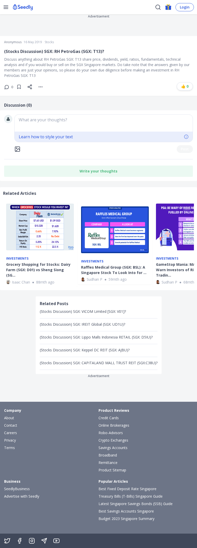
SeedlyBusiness (17, 488)
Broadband (107, 455)
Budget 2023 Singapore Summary (126, 518)
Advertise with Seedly (21, 496)
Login (185, 7)
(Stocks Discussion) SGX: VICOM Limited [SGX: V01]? (83, 311)
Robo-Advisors (110, 432)
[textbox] (104, 123)
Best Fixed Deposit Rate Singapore (127, 488)
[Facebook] (19, 541)
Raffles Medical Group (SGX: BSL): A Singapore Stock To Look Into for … (113, 270)
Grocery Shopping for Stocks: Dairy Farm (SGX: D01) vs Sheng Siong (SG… (38, 270)
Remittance (107, 462)
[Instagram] (32, 541)
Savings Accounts (112, 447)
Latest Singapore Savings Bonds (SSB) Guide (135, 503)
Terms (9, 447)
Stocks (49, 42)
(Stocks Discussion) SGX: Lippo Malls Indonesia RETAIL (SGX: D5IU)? (96, 337)
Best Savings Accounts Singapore (126, 511)
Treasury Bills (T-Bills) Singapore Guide (130, 496)
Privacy (10, 440)
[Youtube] (56, 541)
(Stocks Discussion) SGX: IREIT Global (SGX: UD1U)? (82, 324)
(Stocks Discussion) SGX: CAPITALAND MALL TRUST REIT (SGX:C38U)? (98, 362)
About (9, 417)
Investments (17, 259)
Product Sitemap (112, 470)
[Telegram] (44, 541)
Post (185, 149)
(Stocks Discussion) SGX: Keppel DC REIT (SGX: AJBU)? (85, 350)
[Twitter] (7, 541)
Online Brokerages (113, 425)
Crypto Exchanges (113, 440)
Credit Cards (108, 417)
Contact (10, 425)
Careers (10, 432)
